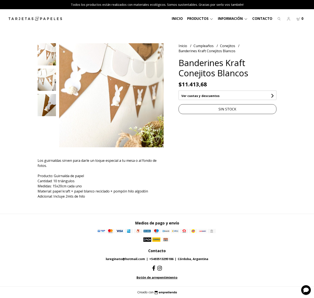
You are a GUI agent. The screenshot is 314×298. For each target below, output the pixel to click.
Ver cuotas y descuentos (200, 96)
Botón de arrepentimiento (157, 277)
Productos (198, 18)
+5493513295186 (161, 259)
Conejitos (228, 45)
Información (231, 18)
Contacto (262, 18)
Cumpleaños (204, 45)
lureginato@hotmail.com (125, 259)
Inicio (177, 18)
